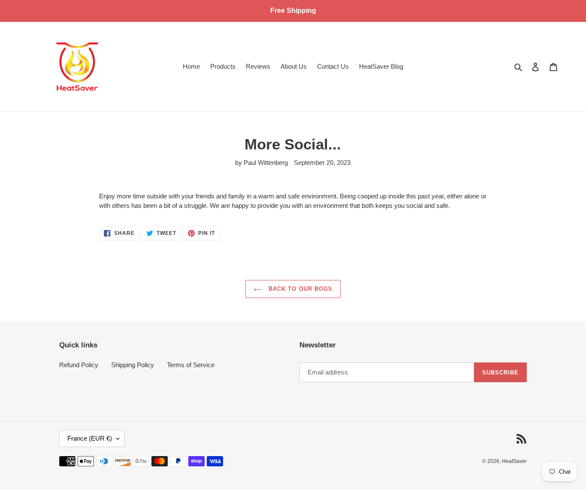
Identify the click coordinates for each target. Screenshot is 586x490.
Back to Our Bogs (299, 289)
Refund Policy (78, 364)
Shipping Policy (132, 364)
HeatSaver (514, 461)
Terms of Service (190, 364)
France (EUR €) (89, 438)
